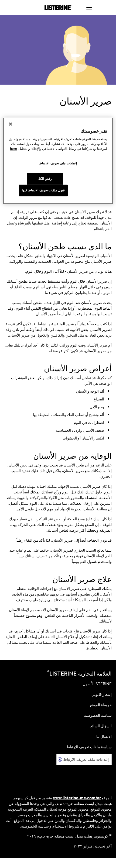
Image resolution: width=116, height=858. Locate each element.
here (13, 149)
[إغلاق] (10, 124)
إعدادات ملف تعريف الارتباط (86, 759)
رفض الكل (45, 179)
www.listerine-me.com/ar (77, 797)
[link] (97, 683)
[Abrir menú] (98, 8)
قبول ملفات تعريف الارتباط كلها (43, 190)
